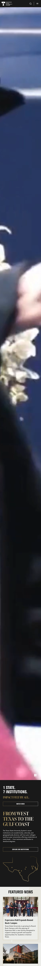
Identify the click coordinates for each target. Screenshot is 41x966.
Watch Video (20, 804)
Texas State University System (7, 4)
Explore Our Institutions (20, 849)
